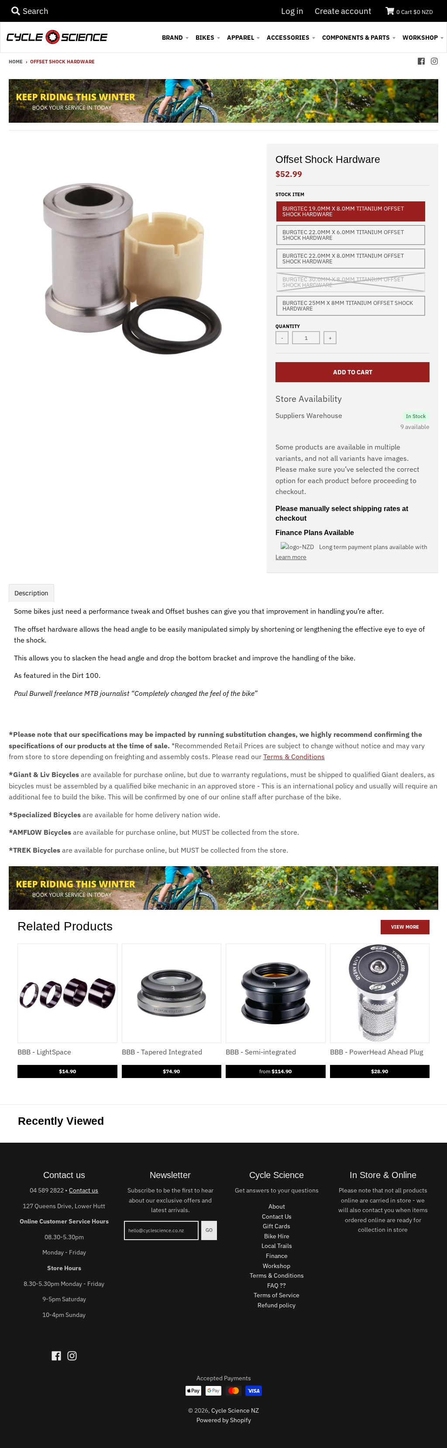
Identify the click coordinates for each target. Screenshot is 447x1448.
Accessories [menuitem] (288, 37)
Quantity (287, 326)
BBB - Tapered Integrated (162, 1051)
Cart (414, 12)
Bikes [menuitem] (205, 37)
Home (16, 62)
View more (405, 927)
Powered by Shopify (223, 1420)
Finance (277, 1256)
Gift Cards (276, 1226)
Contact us (83, 1190)
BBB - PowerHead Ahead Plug (376, 1051)
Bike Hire (276, 1236)
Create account (343, 11)
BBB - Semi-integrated (261, 1051)
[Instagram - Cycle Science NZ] (434, 61)
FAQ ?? (276, 1285)
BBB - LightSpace (44, 1051)
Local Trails (276, 1246)
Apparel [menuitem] (240, 37)
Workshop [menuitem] (420, 37)
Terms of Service (276, 1295)
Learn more (290, 557)
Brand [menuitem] (172, 37)
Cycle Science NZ (235, 1410)
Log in (292, 11)
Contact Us (277, 1216)
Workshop (276, 1266)
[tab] (31, 593)
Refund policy (277, 1305)
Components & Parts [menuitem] (356, 37)
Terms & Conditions (294, 756)
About (276, 1206)
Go (209, 1230)
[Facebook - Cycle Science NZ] (421, 61)
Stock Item (289, 194)
